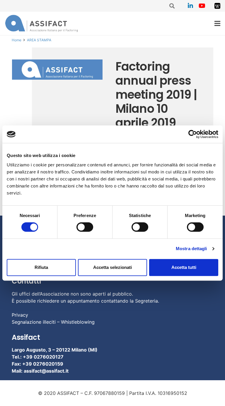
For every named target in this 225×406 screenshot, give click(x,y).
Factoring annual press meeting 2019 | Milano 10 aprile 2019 (156, 94)
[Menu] (217, 23)
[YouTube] (202, 6)
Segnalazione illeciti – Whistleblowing (53, 322)
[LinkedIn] (190, 6)
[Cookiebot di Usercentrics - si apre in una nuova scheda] (192, 134)
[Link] (217, 6)
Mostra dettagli (191, 248)
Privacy (20, 315)
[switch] (84, 227)
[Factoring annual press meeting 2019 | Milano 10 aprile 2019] (57, 69)
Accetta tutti (183, 267)
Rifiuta (41, 267)
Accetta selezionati (112, 267)
